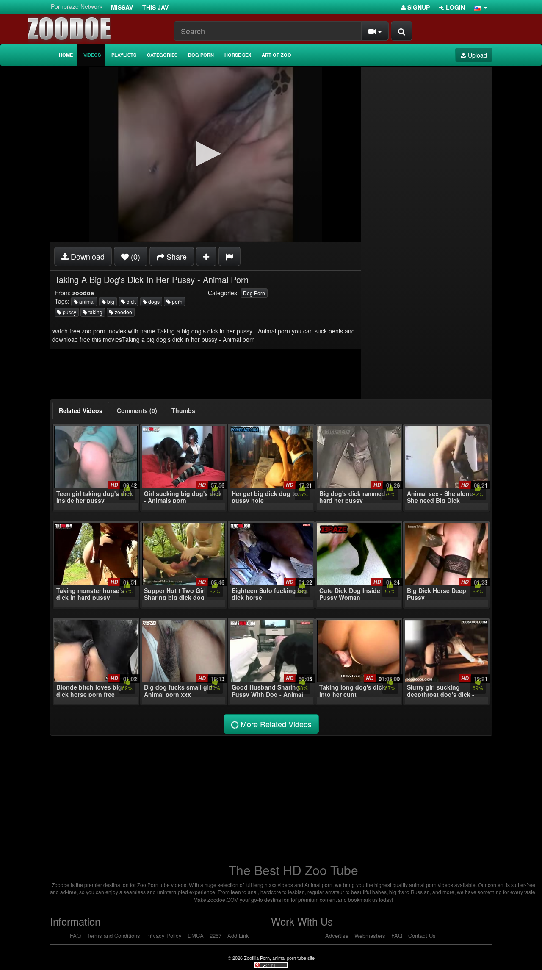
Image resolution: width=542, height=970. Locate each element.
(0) (134, 256)
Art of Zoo (276, 55)
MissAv (122, 7)
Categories (162, 55)
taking (94, 312)
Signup (418, 7)
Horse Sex (237, 55)
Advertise (336, 935)
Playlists (123, 55)
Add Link (238, 935)
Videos (92, 55)
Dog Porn (201, 55)
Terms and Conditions (113, 935)
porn (177, 301)
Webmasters (369, 935)
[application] (205, 154)
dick (130, 301)
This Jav (155, 7)
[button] (480, 7)
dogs (153, 301)
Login (454, 7)
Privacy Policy (164, 935)
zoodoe (122, 312)
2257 (215, 935)
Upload (476, 55)
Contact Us (422, 935)
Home (66, 55)
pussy (68, 312)
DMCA (196, 935)
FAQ (75, 935)
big (110, 301)
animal (86, 301)
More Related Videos (275, 723)
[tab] (80, 410)
